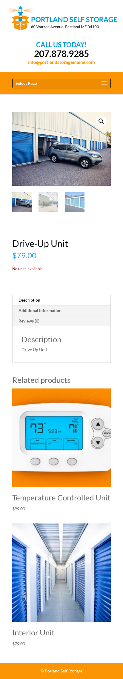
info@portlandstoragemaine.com (61, 62)
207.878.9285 (61, 53)
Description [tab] (29, 299)
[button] (101, 121)
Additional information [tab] (40, 310)
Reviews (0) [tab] (29, 320)
